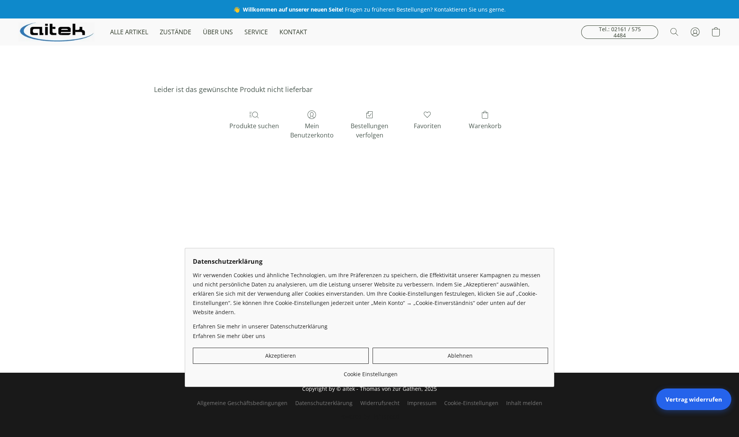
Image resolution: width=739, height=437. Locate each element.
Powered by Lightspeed (369, 416)
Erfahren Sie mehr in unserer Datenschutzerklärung (260, 326)
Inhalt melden (524, 403)
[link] (370, 371)
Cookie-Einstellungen (471, 403)
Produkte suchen (254, 126)
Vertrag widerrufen (693, 399)
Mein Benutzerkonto (312, 130)
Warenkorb (485, 126)
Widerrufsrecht (380, 403)
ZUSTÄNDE (175, 32)
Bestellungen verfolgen (369, 130)
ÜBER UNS (218, 32)
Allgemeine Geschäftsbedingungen (242, 403)
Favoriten (427, 126)
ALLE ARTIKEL (129, 32)
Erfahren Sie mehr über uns (229, 336)
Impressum (421, 403)
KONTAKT (293, 32)
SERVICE (256, 32)
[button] (56, 32)
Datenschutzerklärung (324, 403)
